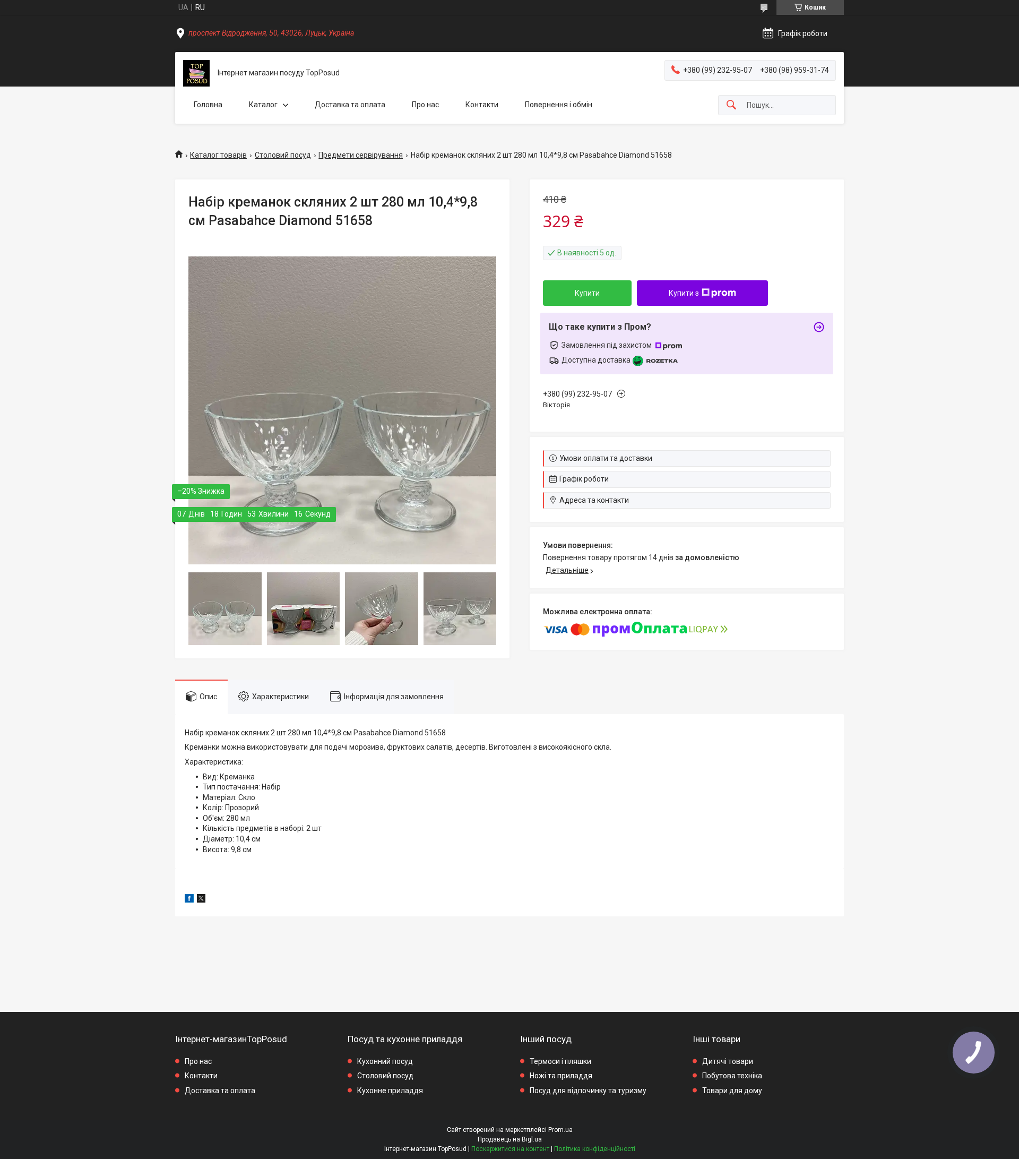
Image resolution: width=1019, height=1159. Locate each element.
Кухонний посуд (385, 1061)
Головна (208, 104)
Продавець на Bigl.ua (510, 1139)
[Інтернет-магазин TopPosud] (196, 73)
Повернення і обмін (558, 104)
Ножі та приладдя (561, 1075)
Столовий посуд (283, 155)
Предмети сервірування (360, 155)
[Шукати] (731, 105)
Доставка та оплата (350, 104)
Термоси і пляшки (560, 1061)
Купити (587, 293)
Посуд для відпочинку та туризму (588, 1090)
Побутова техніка (732, 1075)
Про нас (425, 104)
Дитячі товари (727, 1061)
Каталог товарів (218, 155)
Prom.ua (560, 1130)
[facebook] (189, 900)
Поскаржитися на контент (510, 1149)
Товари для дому (732, 1090)
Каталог (263, 104)
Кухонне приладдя (390, 1090)
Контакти (481, 104)
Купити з (684, 293)
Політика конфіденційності (594, 1149)
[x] (201, 900)
